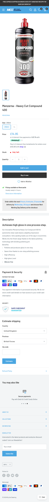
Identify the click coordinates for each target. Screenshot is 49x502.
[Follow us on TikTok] (16, 475)
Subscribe (9, 454)
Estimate (9, 361)
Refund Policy (7, 371)
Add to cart (24, 168)
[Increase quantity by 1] (24, 159)
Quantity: (5, 159)
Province (5, 336)
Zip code (5, 347)
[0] (44, 9)
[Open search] (30, 10)
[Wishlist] (39, 10)
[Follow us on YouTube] (12, 475)
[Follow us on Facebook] (3, 475)
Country (5, 326)
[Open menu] (3, 10)
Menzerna (6, 115)
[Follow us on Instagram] (8, 475)
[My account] (35, 10)
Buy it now (24, 175)
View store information (13, 193)
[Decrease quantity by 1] (12, 159)
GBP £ (5, 464)
